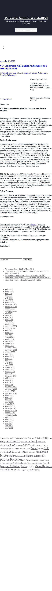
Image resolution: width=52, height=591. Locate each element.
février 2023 (9, 343)
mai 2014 (8, 380)
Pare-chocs (17, 530)
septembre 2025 (11, 311)
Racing (28, 460)
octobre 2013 (10, 391)
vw (27, 470)
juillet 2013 (9, 395)
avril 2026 (9, 298)
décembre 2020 (11, 376)
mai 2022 (8, 361)
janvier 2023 (9, 346)
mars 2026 (9, 300)
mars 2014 (9, 385)
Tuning (24, 466)
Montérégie (42, 451)
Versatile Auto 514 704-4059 (26, 18)
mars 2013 (9, 402)
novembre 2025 (11, 307)
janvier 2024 (9, 339)
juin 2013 (8, 398)
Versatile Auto (43, 466)
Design (45, 445)
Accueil (8, 46)
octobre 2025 (10, 309)
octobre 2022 (10, 352)
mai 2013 (8, 400)
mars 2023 (9, 341)
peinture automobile (35, 455)
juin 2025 (8, 313)
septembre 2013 (11, 393)
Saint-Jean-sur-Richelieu (33, 463)
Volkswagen (12, 75)
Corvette (19, 445)
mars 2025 (9, 320)
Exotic (28, 449)
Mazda (25, 452)
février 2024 (9, 337)
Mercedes (32, 452)
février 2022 (9, 367)
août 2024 (8, 330)
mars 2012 (9, 428)
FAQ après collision (13, 542)
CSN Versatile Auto (32, 445)
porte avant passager (18, 536)
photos (5, 459)
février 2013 (9, 404)
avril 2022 (9, 363)
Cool (13, 445)
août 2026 (8, 289)
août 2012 (8, 417)
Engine (26, 73)
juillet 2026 (9, 291)
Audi (45, 437)
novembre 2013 (11, 389)
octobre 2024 (10, 328)
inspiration (18, 452)
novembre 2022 (11, 350)
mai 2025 (8, 315)
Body (2, 441)
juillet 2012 (9, 419)
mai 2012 (8, 424)
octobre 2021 (10, 372)
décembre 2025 (11, 304)
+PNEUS (3, 438)
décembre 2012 (11, 408)
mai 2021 (8, 374)
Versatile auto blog (9, 73)
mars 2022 (9, 365)
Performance (42, 73)
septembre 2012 (11, 415)
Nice (3, 455)
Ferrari (34, 448)
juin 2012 (8, 421)
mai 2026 (8, 296)
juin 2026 (8, 294)
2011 (7, 438)
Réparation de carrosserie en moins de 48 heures (14, 513)
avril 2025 (9, 317)
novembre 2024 (11, 326)
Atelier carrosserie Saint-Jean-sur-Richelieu (25, 438)
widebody (34, 469)
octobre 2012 (10, 413)
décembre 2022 (11, 348)
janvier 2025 (9, 324)
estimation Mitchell (13, 449)
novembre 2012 (11, 411)
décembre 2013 (11, 387)
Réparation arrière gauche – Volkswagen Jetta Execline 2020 (28, 278)
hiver (1, 452)
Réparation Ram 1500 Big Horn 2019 (19, 269)
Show (44, 463)
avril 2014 (9, 382)
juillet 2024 (9, 333)
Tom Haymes (7, 99)
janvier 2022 (9, 369)
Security (3, 75)
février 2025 (9, 322)
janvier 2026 (9, 302)
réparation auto (35, 460)
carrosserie (13, 441)
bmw (50, 438)
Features (33, 73)
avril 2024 (9, 335)
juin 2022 (8, 359)
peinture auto (20, 456)
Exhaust (22, 449)
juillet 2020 (9, 378)
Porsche (15, 459)
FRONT (40, 449)
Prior (23, 460)
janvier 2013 (9, 406)
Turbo (31, 466)
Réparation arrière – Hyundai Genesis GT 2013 (23, 280)
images (8, 451)
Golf (46, 448)
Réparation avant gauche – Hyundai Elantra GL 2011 (25, 276)
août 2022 (8, 354)
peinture (11, 455)
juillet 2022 (9, 356)
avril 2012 (9, 426)
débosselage (4, 449)
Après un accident (8, 480)
